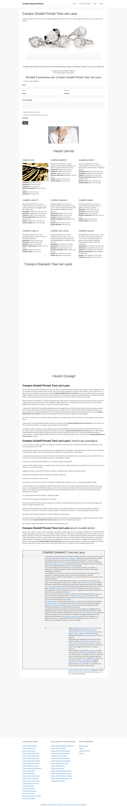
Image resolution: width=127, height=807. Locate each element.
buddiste (51, 564)
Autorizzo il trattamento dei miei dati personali (36, 115)
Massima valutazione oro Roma (31, 796)
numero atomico (90, 628)
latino (81, 630)
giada (69, 582)
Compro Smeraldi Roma (29, 791)
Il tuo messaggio (27, 100)
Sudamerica (96, 588)
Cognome (66, 90)
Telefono (67, 93)
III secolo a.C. (87, 582)
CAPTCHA (25, 118)
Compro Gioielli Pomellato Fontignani (61, 776)
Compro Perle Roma (28, 786)
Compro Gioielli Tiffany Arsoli (59, 763)
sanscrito (67, 562)
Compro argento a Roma (29, 746)
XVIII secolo (52, 586)
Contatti (101, 3)
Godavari (72, 558)
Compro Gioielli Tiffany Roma (31, 776)
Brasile (47, 605)
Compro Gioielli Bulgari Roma (30, 756)
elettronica (72, 662)
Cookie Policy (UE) (84, 751)
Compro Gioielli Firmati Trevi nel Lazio (80, 670)
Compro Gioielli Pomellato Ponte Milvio (62, 746)
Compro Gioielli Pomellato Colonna (61, 771)
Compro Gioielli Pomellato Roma (31, 768)
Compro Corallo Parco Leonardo (60, 753)
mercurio (79, 643)
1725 (50, 605)
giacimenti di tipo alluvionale (78, 595)
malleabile (82, 633)
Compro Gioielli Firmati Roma (30, 763)
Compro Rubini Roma (28, 788)
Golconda (58, 573)
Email (24, 93)
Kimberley (88, 597)
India (89, 556)
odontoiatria (86, 660)
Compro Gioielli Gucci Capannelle (60, 761)
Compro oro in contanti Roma (31, 781)
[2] (94, 653)
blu (95, 635)
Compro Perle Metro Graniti (59, 756)
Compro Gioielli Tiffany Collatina (60, 758)
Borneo (74, 601)
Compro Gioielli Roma (28, 771)
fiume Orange (96, 594)
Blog (95, 3)
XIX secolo (79, 609)
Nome (23, 90)
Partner (81, 753)
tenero (100, 632)
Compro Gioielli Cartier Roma (30, 758)
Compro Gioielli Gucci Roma (30, 766)
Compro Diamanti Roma (33, 4)
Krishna (65, 558)
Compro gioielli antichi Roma (30, 753)
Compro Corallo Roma (28, 751)
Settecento (50, 601)
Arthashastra (75, 562)
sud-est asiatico (51, 603)
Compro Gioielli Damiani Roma (31, 761)
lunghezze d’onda (87, 635)
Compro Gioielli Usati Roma (30, 778)
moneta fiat (86, 652)
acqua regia (88, 641)
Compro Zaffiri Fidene (57, 768)
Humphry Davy (88, 612)
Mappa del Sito (83, 746)
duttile (76, 633)
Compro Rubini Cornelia (58, 766)
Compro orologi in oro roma (30, 783)
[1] (87, 559)
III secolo (71, 567)
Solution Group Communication (78, 804)
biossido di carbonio (71, 616)
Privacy (81, 748)
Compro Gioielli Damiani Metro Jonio (61, 778)
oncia (80, 663)
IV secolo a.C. (60, 564)
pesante (71, 633)
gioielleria (79, 660)
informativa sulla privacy (33, 112)
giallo (91, 633)
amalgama (91, 643)
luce (101, 635)
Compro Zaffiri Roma (28, 793)
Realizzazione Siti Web (57, 804)
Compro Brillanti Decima (58, 781)
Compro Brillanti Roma (28, 748)
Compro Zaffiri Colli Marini (58, 748)
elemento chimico (78, 628)
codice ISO (82, 662)
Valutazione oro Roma (28, 798)
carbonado (72, 590)
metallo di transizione (91, 632)
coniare (93, 650)
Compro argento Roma (85, 3)
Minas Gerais (61, 588)
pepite (70, 647)
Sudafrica (61, 594)
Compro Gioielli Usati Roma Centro (61, 773)
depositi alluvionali (50, 558)
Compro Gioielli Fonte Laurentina (60, 751)
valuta (91, 662)
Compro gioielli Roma (28, 773)
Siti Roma (66, 804)
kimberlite (68, 599)
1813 (82, 612)
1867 (68, 605)
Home (74, 3)
